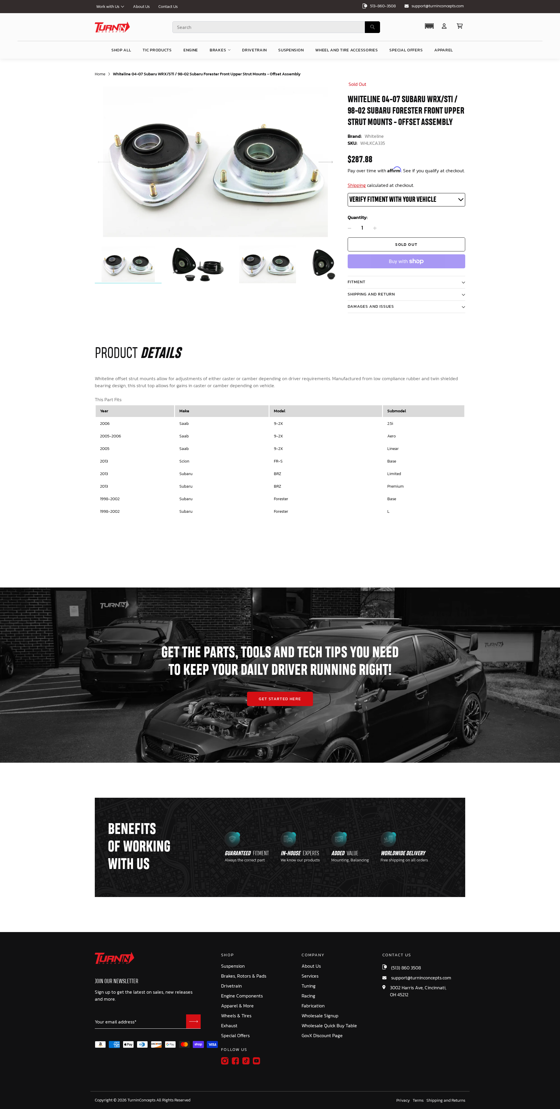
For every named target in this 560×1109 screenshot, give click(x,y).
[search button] (372, 27)
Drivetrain (231, 986)
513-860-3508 (383, 6)
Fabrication (313, 1006)
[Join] (193, 1021)
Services (310, 976)
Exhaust (229, 1025)
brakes (218, 50)
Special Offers (235, 1035)
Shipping (357, 185)
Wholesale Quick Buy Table (329, 1025)
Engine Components (242, 996)
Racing (308, 996)
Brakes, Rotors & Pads (243, 976)
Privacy (403, 1100)
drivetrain (254, 50)
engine (190, 50)
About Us (141, 7)
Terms (418, 1100)
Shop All (121, 50)
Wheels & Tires (236, 1015)
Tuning (309, 986)
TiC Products (157, 50)
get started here (280, 699)
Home (100, 74)
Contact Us (168, 7)
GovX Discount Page (322, 1035)
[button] (429, 26)
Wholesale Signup (320, 1015)
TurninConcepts (141, 1100)
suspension (291, 50)
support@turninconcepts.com (438, 6)
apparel (443, 50)
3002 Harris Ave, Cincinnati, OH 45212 (418, 991)
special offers (406, 50)
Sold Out (406, 244)
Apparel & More (237, 1006)
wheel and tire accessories (346, 50)
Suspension (233, 966)
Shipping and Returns (445, 1100)
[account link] (444, 26)
